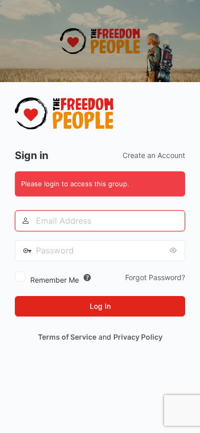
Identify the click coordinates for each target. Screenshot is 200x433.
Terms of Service (67, 336)
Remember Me (54, 279)
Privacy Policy (138, 336)
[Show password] (175, 250)
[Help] (87, 277)
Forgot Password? (155, 277)
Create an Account (154, 155)
